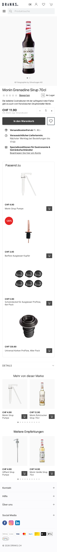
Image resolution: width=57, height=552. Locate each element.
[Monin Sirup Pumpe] (28, 184)
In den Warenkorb (24, 121)
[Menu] (4, 11)
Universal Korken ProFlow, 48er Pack (22, 350)
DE (30, 4)
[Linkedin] (17, 522)
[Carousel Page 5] (27, 422)
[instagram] (11, 522)
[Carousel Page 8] (34, 422)
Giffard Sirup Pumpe (8, 473)
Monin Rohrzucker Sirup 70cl (38, 416)
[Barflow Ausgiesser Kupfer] (28, 231)
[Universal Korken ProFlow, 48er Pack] (28, 326)
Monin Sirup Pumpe (14, 208)
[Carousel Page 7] (32, 422)
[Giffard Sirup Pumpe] (14, 450)
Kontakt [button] (6, 487)
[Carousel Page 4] (25, 422)
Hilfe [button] (4, 496)
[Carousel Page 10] (39, 422)
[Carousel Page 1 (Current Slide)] (27, 78)
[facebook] (4, 522)
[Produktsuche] (11, 11)
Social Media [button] (9, 515)
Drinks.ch (15, 545)
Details (7, 365)
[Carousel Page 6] (29, 422)
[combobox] (31, 11)
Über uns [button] (7, 504)
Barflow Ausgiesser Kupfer (17, 255)
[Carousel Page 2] (29, 78)
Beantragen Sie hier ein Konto (25, 153)
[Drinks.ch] (10, 4)
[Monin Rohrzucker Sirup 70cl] (42, 394)
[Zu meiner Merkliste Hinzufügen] (51, 121)
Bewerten (24, 95)
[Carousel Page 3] (22, 422)
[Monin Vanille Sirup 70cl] (42, 450)
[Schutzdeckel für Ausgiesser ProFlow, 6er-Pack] (28, 278)
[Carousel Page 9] (36, 422)
